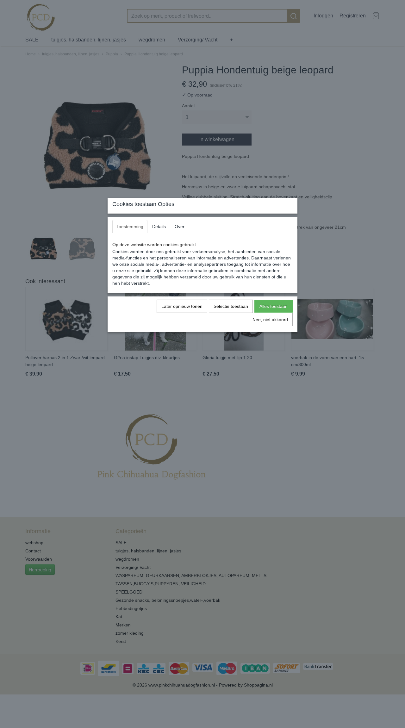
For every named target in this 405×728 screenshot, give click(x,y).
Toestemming (129, 226)
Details (159, 226)
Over (179, 226)
